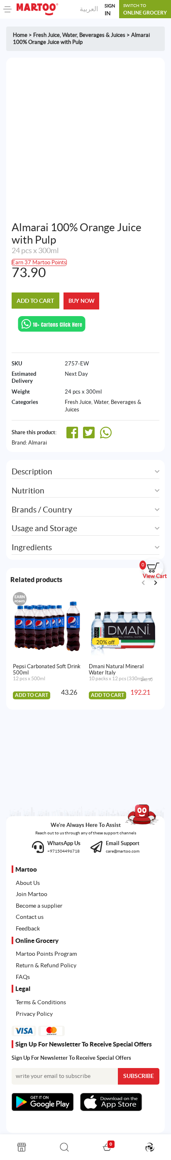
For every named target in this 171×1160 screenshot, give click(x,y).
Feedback (28, 928)
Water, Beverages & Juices (93, 35)
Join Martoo (31, 894)
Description (32, 472)
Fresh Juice (46, 35)
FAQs (23, 977)
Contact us (30, 917)
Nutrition (28, 491)
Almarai (37, 443)
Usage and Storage (44, 528)
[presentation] (156, 583)
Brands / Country (42, 510)
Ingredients (32, 547)
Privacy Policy (34, 1013)
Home (20, 35)
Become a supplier (39, 905)
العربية (89, 8)
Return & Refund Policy (46, 965)
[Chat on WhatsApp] (52, 323)
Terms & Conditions (41, 1002)
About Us (28, 883)
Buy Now (81, 301)
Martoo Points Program (46, 953)
